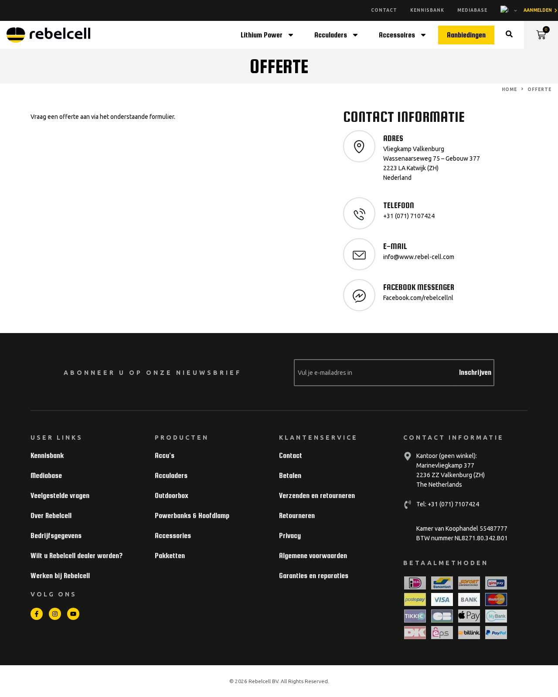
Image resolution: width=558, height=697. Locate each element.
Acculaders (330, 35)
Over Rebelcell (51, 516)
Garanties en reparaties (313, 576)
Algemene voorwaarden (313, 556)
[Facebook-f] (37, 614)
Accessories (173, 536)
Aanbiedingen (466, 35)
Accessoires (397, 35)
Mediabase (472, 10)
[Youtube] (73, 614)
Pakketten (170, 556)
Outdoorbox (171, 496)
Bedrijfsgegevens (56, 536)
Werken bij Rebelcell (60, 576)
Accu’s (164, 455)
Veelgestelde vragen (60, 496)
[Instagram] (55, 614)
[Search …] (509, 35)
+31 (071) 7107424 (452, 504)
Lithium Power (261, 35)
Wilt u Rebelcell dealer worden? (76, 556)
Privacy (290, 536)
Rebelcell (260, 681)
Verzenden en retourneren (317, 496)
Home (509, 89)
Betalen (290, 475)
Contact (384, 10)
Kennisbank (427, 10)
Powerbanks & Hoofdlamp (192, 516)
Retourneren (297, 516)
